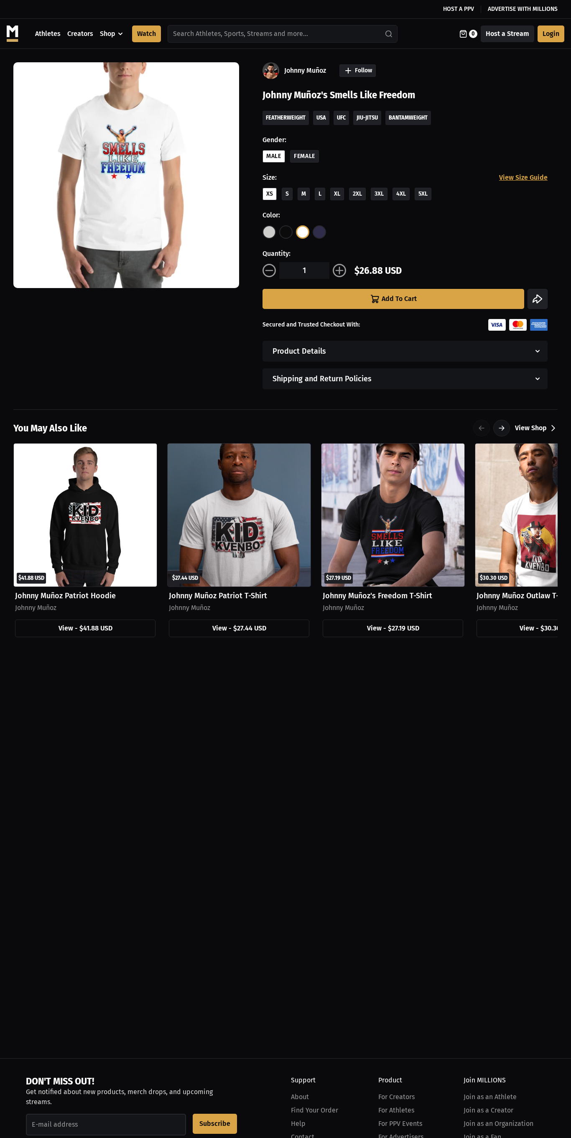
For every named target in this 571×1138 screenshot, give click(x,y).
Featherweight (286, 117)
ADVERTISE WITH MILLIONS (523, 9)
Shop (107, 34)
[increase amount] (339, 270)
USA (321, 117)
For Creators (396, 1097)
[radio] (269, 232)
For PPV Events (400, 1124)
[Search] (389, 34)
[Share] (538, 299)
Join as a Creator (488, 1110)
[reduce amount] (269, 270)
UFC (341, 117)
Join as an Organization (498, 1124)
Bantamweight (408, 117)
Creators (80, 34)
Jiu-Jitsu (367, 117)
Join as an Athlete (490, 1097)
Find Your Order (314, 1110)
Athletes (48, 34)
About (300, 1097)
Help (298, 1124)
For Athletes (396, 1110)
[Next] (501, 428)
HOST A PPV (458, 9)
